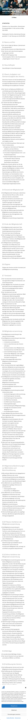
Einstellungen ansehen (14, 714)
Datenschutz (18, 717)
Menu (14, 17)
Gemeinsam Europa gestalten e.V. (13, 10)
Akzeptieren (14, 706)
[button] (25, 687)
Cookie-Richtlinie (10, 717)
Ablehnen (14, 710)
